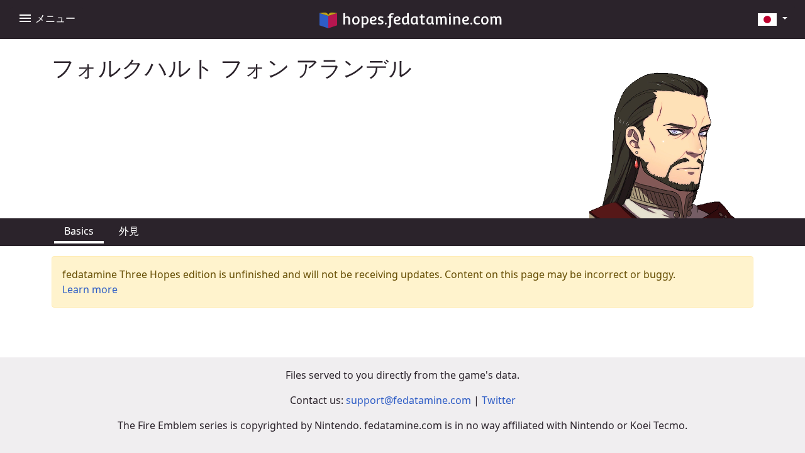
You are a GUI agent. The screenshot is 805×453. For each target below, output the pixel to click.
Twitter (499, 400)
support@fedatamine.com (408, 400)
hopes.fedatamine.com (422, 19)
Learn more (90, 289)
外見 (129, 231)
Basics (79, 231)
